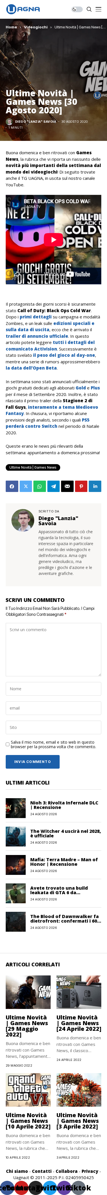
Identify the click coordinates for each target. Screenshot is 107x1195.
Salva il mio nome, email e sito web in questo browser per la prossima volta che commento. (53, 745)
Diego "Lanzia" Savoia (35, 122)
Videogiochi (36, 27)
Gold (81, 388)
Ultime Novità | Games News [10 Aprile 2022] (28, 1120)
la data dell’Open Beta (31, 368)
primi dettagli (36, 317)
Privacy (90, 1171)
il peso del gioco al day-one (64, 355)
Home (11, 27)
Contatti (42, 1171)
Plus (95, 388)
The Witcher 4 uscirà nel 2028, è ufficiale (65, 833)
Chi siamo (17, 1171)
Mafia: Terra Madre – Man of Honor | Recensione (64, 861)
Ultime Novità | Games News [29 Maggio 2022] (27, 1025)
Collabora (67, 1171)
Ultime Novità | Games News (32, 467)
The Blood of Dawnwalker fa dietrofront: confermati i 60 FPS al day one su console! (64, 921)
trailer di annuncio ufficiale (37, 336)
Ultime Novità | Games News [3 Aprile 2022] (77, 1120)
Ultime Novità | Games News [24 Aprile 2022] (78, 1023)
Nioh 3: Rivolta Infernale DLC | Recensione (64, 805)
